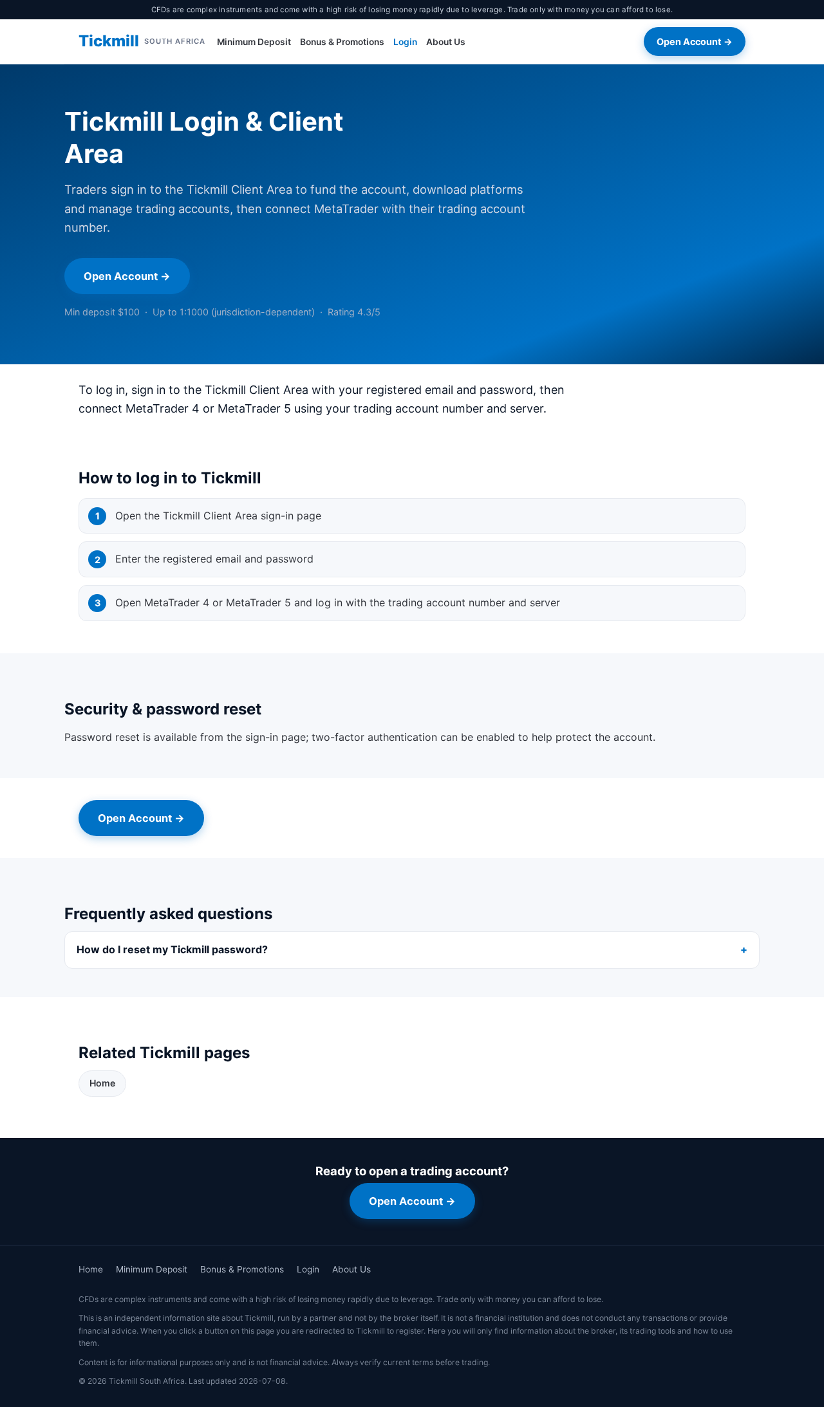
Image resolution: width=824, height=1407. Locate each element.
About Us (445, 42)
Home (102, 1082)
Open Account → (695, 41)
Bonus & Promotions (342, 42)
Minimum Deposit (254, 42)
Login (405, 42)
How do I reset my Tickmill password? (172, 949)
